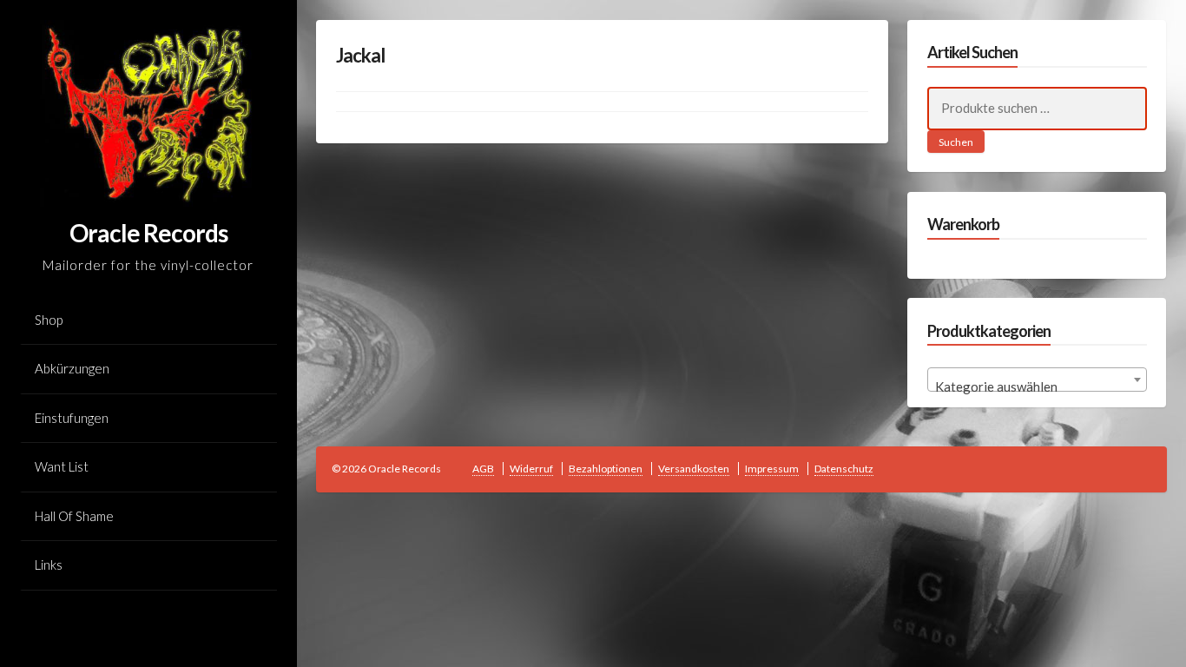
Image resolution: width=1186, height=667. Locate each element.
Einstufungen (72, 418)
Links (49, 564)
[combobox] (1037, 379)
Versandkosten (693, 468)
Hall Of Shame (74, 516)
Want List (62, 466)
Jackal (360, 55)
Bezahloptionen (605, 468)
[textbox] (1037, 387)
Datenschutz (843, 468)
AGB (483, 468)
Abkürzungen (72, 368)
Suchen (956, 142)
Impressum (772, 468)
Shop (49, 319)
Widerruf (531, 468)
